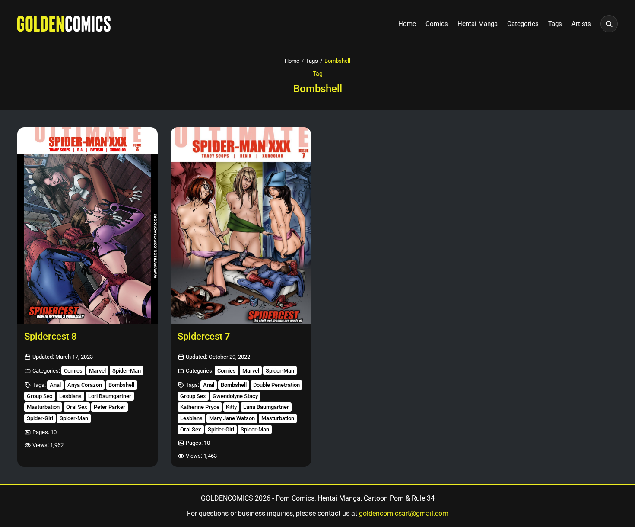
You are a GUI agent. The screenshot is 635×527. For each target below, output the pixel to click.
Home (407, 24)
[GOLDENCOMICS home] (64, 24)
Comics (436, 24)
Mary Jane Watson (232, 418)
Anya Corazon (84, 385)
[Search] (609, 23)
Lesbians (70, 396)
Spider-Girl (40, 418)
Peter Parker (109, 407)
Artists (581, 24)
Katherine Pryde (199, 407)
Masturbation (43, 407)
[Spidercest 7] (241, 225)
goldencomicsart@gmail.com (403, 513)
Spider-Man (126, 370)
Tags (555, 24)
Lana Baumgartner (266, 407)
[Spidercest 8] (87, 225)
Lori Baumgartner (109, 396)
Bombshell (121, 385)
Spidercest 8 (50, 336)
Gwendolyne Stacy (235, 396)
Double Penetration (276, 385)
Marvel (97, 370)
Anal (55, 385)
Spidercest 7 (204, 336)
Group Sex (40, 396)
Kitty (231, 407)
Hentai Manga (477, 24)
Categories (523, 24)
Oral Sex (76, 407)
